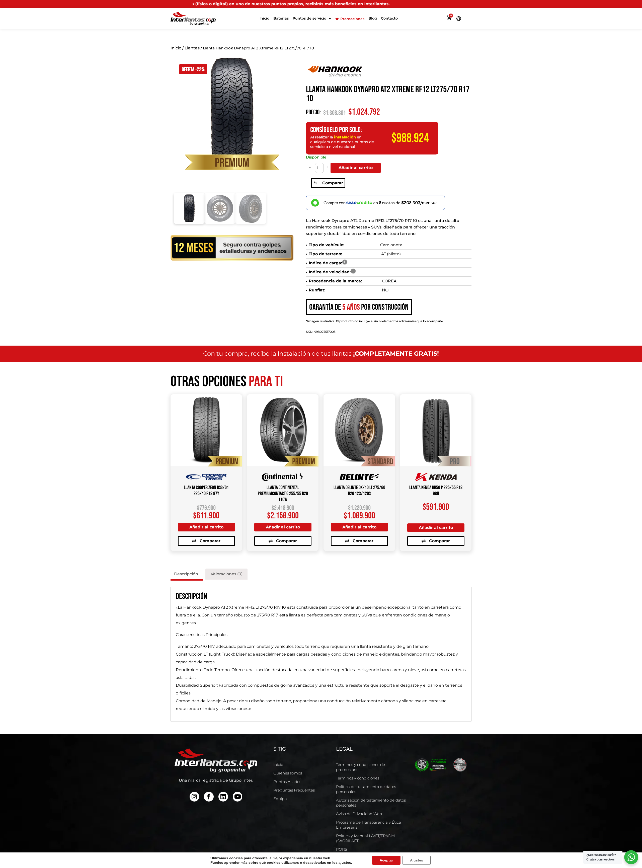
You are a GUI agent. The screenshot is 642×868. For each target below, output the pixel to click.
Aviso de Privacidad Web (359, 813)
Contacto (389, 18)
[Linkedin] (223, 796)
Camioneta (391, 245)
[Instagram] (194, 796)
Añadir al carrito (356, 167)
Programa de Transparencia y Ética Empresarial (368, 825)
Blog (372, 18)
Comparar (332, 183)
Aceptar (386, 860)
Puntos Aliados (287, 781)
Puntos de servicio (309, 18)
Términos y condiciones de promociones (360, 767)
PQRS (341, 849)
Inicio (264, 18)
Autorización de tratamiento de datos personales (371, 803)
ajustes (345, 862)
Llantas (192, 48)
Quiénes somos (287, 773)
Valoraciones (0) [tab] (227, 574)
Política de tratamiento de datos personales (366, 789)
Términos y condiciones (357, 778)
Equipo (280, 798)
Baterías (281, 18)
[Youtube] (237, 796)
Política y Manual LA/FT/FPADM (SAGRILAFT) (365, 838)
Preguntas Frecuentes (294, 790)
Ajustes (416, 860)
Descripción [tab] (186, 574)
